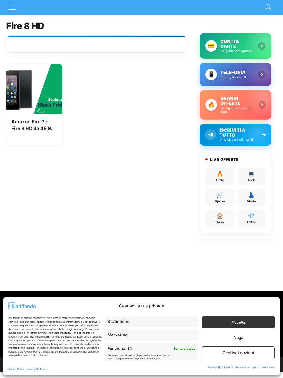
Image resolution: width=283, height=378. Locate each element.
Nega (238, 337)
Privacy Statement (37, 369)
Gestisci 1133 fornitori (220, 367)
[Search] (268, 7)
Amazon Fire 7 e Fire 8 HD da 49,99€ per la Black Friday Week (34, 125)
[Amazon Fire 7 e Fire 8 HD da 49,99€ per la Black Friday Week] (34, 68)
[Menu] (12, 7)
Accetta (238, 322)
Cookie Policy (16, 369)
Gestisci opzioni (238, 352)
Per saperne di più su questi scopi (255, 367)
